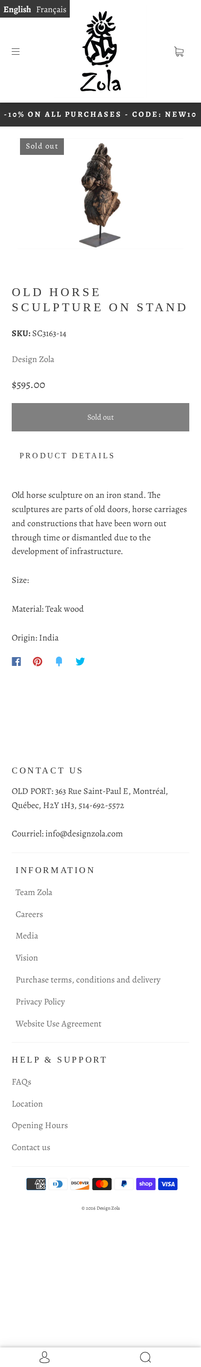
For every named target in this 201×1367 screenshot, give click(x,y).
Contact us (31, 1147)
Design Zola (33, 359)
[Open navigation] (22, 51)
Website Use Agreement (58, 1023)
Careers (29, 914)
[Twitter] (80, 661)
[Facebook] (16, 661)
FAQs (21, 1082)
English (17, 9)
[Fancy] (59, 661)
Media (27, 935)
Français (51, 9)
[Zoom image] (100, 195)
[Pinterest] (37, 661)
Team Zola (34, 892)
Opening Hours (40, 1125)
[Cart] (178, 51)
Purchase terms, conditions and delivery (88, 979)
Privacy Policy (40, 1001)
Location (27, 1104)
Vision (27, 957)
